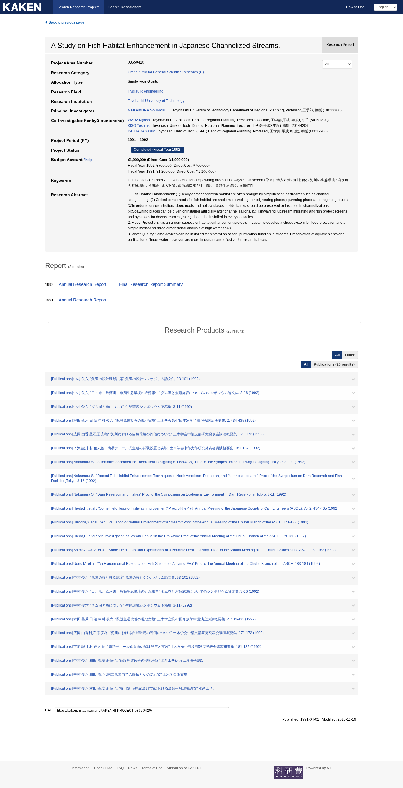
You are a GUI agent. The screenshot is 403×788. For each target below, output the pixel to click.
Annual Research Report (82, 284)
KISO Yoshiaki (139, 126)
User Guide (103, 768)
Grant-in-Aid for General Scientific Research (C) (166, 72)
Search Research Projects (78, 7)
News (132, 768)
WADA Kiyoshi (139, 120)
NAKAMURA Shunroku (147, 110)
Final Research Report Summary (151, 284)
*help (88, 160)
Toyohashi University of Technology (156, 101)
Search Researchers (124, 7)
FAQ (120, 768)
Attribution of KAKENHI (185, 768)
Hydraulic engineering (145, 91)
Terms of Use (152, 768)
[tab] (204, 330)
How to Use (355, 7)
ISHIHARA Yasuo (141, 131)
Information (81, 768)
